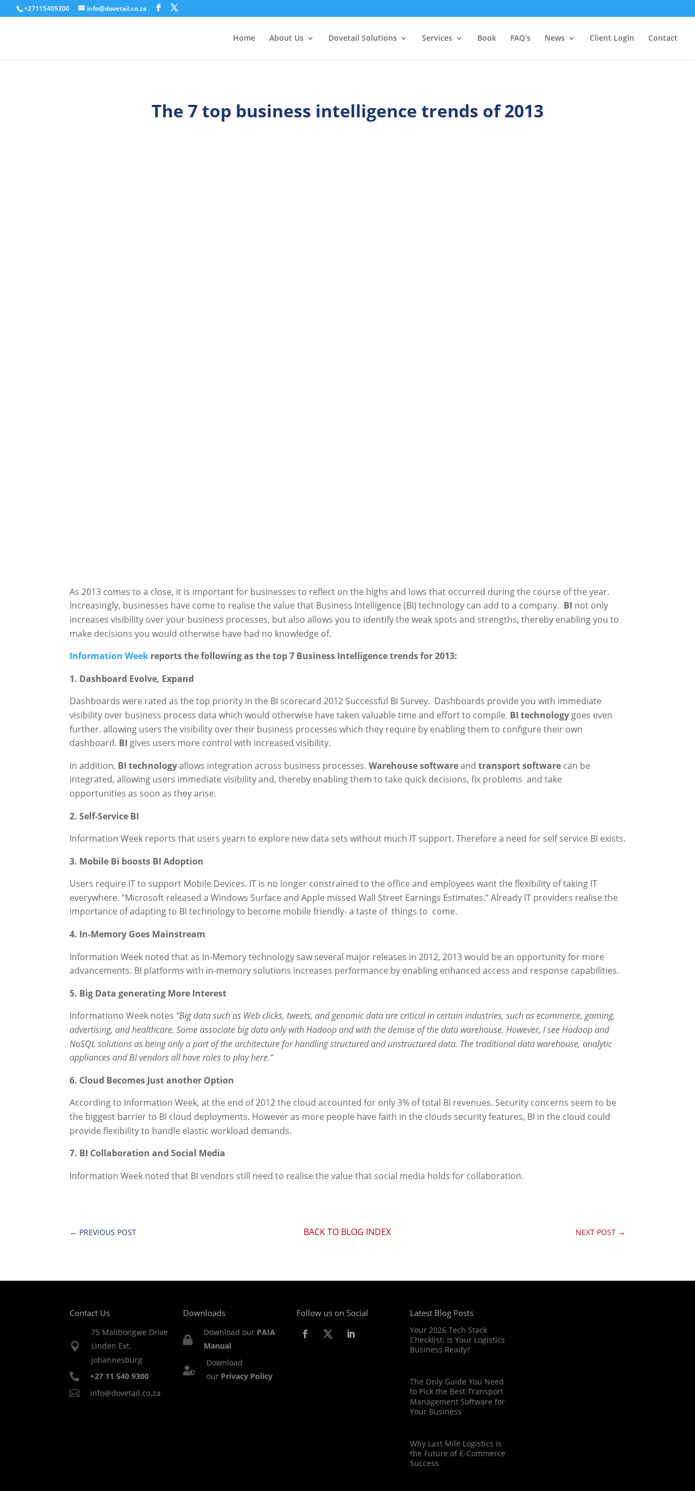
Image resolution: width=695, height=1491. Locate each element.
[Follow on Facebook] (305, 1334)
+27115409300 (47, 8)
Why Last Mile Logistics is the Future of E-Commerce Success (458, 1453)
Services (437, 38)
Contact (663, 38)
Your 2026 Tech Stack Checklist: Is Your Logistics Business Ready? (457, 1340)
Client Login (612, 38)
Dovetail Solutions (362, 38)
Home (244, 38)
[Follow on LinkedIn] (350, 1334)
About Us (286, 38)
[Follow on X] (328, 1334)
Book (486, 38)
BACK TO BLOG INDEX (347, 1232)
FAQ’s (520, 38)
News (555, 38)
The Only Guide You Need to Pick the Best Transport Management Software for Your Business (457, 1396)
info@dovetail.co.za (125, 1393)
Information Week (109, 656)
